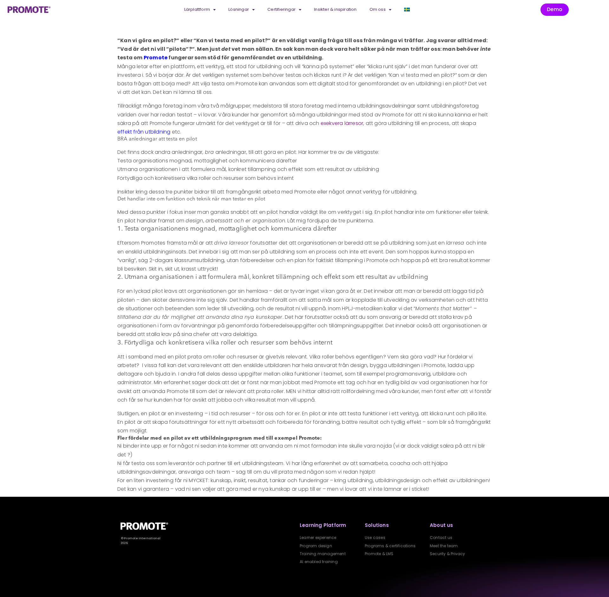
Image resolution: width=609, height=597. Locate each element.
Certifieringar (281, 9)
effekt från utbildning (143, 131)
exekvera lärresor (342, 123)
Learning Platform (323, 525)
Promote (155, 57)
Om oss (378, 9)
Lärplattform (197, 9)
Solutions (377, 525)
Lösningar (238, 9)
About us (441, 525)
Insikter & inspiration (335, 9)
